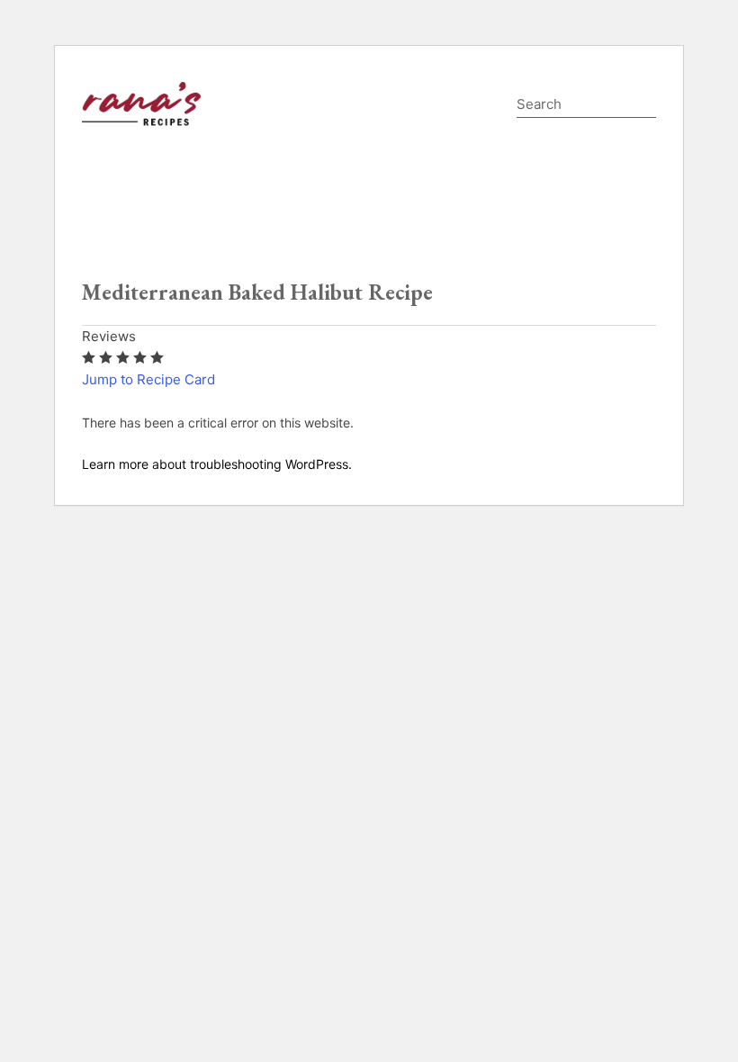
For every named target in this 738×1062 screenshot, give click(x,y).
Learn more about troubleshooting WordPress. (217, 464)
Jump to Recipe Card (148, 379)
